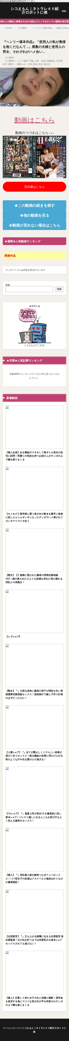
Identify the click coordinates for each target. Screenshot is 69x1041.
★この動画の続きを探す (34, 205)
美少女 (47, 64)
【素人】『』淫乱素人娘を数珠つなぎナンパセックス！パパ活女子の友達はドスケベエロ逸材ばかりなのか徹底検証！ (34, 878)
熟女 (35, 64)
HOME (8, 28)
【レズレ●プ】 (13, 636)
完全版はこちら (34, 186)
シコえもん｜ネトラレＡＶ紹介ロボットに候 (35, 10)
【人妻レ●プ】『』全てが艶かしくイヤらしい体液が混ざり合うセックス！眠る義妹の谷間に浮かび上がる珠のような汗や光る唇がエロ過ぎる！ (34, 756)
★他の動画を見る (34, 215)
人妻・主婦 (39, 60)
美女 (40, 64)
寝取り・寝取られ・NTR (20, 64)
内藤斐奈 (50, 60)
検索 (8, 285)
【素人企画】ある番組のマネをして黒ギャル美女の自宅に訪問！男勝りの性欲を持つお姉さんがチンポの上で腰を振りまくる (34, 456)
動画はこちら (34, 120)
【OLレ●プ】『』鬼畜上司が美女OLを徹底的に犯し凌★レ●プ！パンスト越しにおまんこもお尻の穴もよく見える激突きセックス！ (34, 817)
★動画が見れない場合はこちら (34, 225)
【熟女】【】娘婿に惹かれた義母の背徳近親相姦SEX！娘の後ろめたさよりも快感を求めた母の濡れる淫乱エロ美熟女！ (34, 579)
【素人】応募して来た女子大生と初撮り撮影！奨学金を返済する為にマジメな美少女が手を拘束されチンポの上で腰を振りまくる (34, 1001)
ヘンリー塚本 (21, 60)
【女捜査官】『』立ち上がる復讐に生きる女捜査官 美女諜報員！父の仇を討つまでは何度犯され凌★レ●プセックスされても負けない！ (34, 940)
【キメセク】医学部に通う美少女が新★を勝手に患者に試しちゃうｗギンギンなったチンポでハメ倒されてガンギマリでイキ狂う (34, 517)
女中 (5, 64)
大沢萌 (59, 60)
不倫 (31, 60)
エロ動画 (22, 28)
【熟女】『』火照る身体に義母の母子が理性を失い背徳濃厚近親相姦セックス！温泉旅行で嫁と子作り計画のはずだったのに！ (34, 694)
